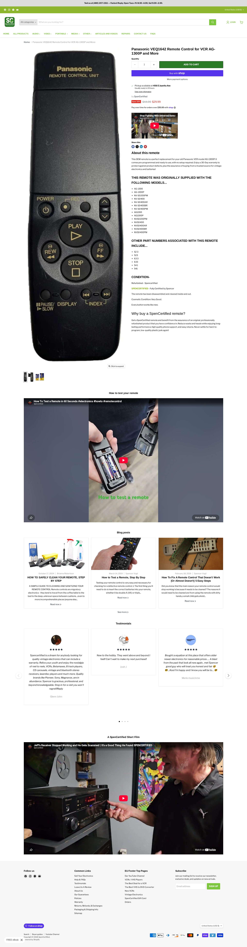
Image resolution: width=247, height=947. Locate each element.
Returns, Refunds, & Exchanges (88, 906)
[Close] (22, 940)
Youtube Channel (52, 934)
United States (233, 10)
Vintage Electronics (134, 894)
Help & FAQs (80, 880)
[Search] (212, 22)
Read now (55, 604)
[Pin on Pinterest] (145, 146)
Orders (128, 902)
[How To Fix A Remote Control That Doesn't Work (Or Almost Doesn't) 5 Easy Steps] (191, 554)
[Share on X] (137, 146)
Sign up (213, 886)
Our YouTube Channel (134, 876)
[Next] (228, 675)
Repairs (125, 34)
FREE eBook (12, 940)
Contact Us (140, 34)
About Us (78, 891)
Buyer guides (37, 934)
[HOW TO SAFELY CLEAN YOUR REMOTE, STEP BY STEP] (56, 554)
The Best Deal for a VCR (135, 883)
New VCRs (129, 891)
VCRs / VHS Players (134, 880)
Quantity (135, 59)
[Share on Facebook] (133, 146)
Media (74, 34)
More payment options (177, 79)
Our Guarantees (81, 894)
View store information (143, 92)
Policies (77, 898)
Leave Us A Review (82, 887)
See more (122, 612)
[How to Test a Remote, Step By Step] (123, 554)
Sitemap (78, 913)
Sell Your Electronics (83, 876)
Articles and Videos (106, 34)
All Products (20, 34)
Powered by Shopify (32, 940)
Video (47, 34)
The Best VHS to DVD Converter (139, 887)
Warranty (78, 902)
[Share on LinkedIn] (141, 146)
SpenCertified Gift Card (135, 898)
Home (6, 34)
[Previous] (19, 675)
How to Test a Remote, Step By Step (123, 577)
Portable (60, 34)
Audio (35, 34)
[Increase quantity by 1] (154, 64)
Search (26, 934)
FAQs (152, 34)
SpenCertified (140, 96)
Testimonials (80, 883)
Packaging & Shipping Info (86, 909)
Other (86, 34)
